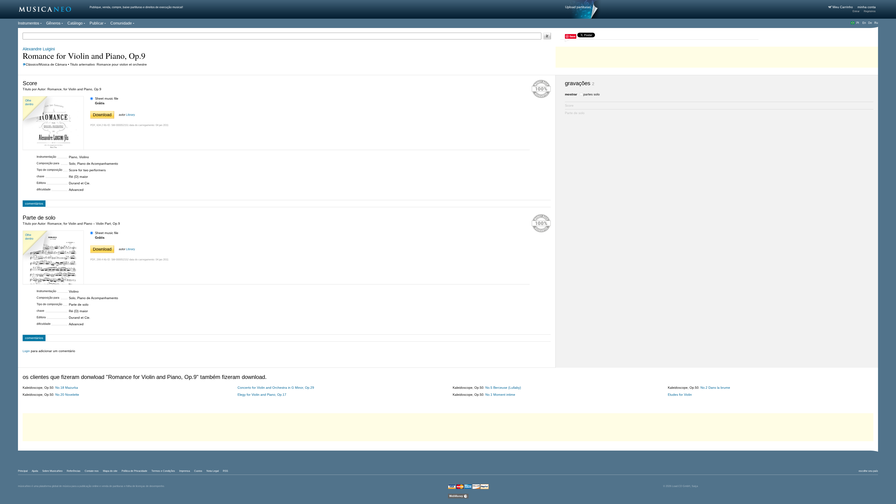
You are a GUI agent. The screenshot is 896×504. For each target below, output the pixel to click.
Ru (876, 22)
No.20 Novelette (67, 394)
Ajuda (35, 470)
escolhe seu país (868, 470)
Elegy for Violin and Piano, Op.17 (262, 394)
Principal (23, 470)
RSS (225, 470)
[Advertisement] (717, 56)
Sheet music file (106, 98)
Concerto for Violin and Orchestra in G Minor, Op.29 (276, 387)
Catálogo (75, 23)
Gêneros (53, 23)
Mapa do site (110, 470)
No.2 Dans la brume (715, 387)
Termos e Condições (163, 470)
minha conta (867, 7)
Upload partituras (578, 7)
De (870, 22)
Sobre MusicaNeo (52, 470)
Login (26, 351)
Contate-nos (92, 470)
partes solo (591, 94)
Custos (198, 470)
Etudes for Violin (680, 394)
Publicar (96, 23)
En (864, 22)
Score (569, 105)
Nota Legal (212, 470)
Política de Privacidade (134, 470)
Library (130, 114)
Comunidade (121, 23)
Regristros (870, 11)
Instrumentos (28, 23)
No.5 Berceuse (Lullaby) (503, 387)
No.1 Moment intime (500, 394)
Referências (73, 470)
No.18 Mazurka (66, 387)
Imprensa (184, 470)
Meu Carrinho (843, 7)
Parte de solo (574, 113)
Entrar (856, 11)
